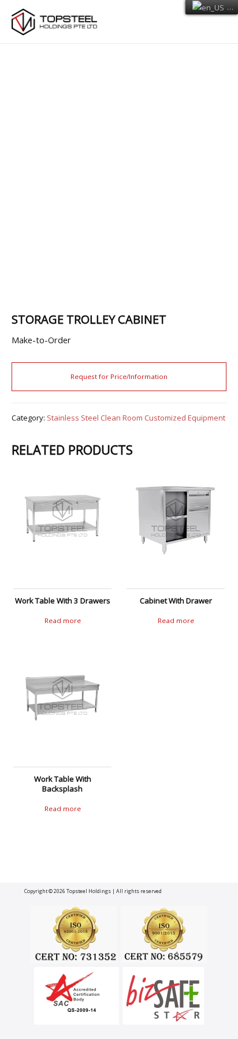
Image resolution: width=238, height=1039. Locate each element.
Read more (62, 620)
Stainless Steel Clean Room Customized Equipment (136, 417)
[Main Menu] (213, 22)
